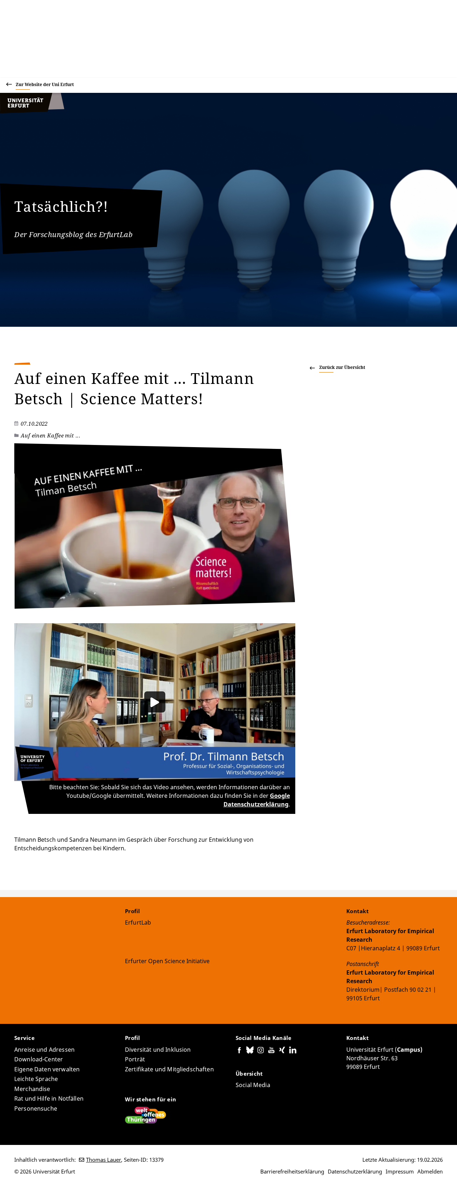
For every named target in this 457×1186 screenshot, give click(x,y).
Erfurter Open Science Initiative (167, 961)
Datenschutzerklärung (355, 1171)
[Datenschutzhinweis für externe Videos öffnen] (154, 702)
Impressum (400, 1171)
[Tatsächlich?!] (32, 111)
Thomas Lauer (103, 1159)
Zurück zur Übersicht (342, 367)
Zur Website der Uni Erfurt (45, 84)
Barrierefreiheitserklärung (292, 1171)
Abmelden (430, 1171)
